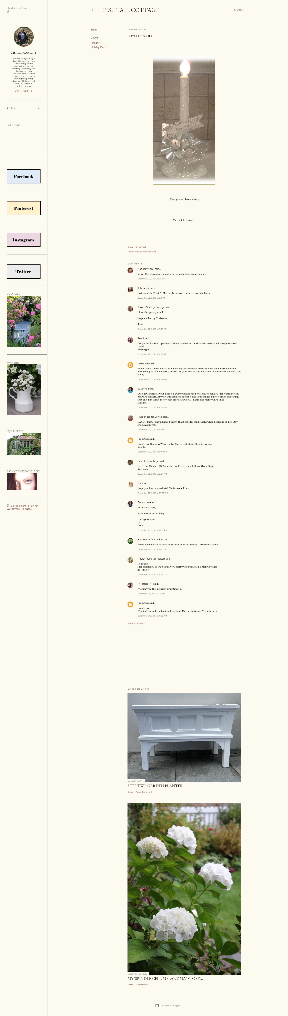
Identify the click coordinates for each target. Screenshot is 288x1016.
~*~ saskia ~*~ (145, 583)
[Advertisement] (184, 656)
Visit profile (24, 91)
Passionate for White (150, 416)
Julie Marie (144, 288)
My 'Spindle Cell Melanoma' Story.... (165, 978)
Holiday (95, 42)
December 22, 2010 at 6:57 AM (152, 379)
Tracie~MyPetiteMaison (151, 558)
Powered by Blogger (170, 1005)
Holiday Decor (99, 47)
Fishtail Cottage (131, 10)
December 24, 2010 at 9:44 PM (152, 574)
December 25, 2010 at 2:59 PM (152, 593)
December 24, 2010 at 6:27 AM (152, 549)
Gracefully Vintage (148, 461)
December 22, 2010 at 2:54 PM (152, 474)
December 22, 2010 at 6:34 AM (152, 354)
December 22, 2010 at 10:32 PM (153, 493)
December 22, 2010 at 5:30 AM (152, 329)
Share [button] (94, 29)
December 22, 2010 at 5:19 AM (152, 298)
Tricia (140, 483)
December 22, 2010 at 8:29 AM (152, 407)
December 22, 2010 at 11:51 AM (152, 429)
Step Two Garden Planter (155, 785)
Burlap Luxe (144, 502)
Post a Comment (137, 623)
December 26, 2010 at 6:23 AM (152, 615)
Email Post (141, 247)
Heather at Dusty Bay (150, 539)
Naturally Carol (146, 268)
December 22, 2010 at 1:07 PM (152, 451)
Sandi (141, 338)
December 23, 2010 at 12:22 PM (153, 530)
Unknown (143, 363)
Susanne (143, 388)
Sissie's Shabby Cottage (151, 307)
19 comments (142, 984)
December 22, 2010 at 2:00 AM (153, 278)
